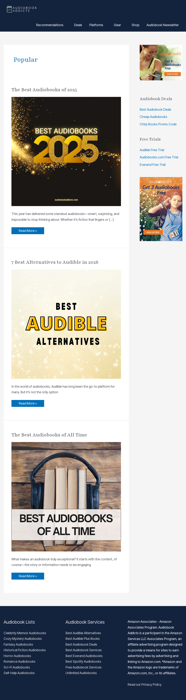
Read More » (28, 230)
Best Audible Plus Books (83, 639)
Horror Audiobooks (17, 656)
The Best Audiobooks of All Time (49, 435)
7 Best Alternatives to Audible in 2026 (54, 262)
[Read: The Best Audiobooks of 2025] (66, 151)
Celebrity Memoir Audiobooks (25, 633)
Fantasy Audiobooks (18, 644)
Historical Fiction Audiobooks (25, 650)
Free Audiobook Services (84, 667)
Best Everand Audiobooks (84, 656)
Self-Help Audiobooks (19, 673)
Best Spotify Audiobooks (83, 661)
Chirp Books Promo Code (158, 124)
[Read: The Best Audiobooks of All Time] (66, 496)
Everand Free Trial (152, 165)
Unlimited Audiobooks (81, 673)
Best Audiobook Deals (155, 109)
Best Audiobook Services (84, 650)
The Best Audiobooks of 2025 (44, 89)
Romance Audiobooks (19, 661)
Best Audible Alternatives (83, 633)
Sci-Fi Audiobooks (17, 667)
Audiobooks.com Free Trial (159, 157)
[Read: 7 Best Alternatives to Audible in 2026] (66, 324)
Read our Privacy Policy (144, 684)
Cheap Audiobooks (153, 117)
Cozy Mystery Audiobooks (23, 639)
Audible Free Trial (152, 150)
